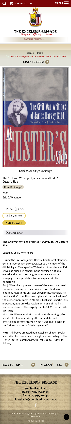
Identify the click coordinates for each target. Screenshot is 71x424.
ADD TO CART (14, 222)
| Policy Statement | (36, 420)
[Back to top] (66, 417)
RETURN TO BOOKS (33, 61)
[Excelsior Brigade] (35, 17)
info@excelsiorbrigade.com (39, 399)
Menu (59, 3)
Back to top (11, 364)
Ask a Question (14, 215)
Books (40, 53)
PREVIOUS (46, 364)
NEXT (60, 364)
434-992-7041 (40, 395)
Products (30, 53)
